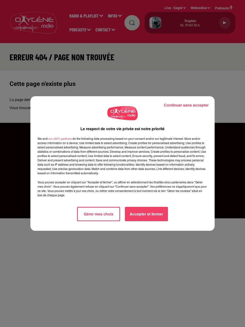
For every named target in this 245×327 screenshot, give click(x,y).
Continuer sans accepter (186, 105)
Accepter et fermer (146, 214)
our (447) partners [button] (60, 138)
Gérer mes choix (98, 214)
